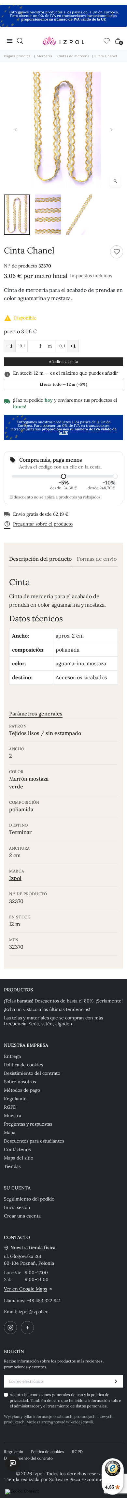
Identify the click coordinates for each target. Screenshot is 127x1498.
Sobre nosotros (20, 1082)
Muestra (12, 1115)
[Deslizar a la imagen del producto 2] (48, 214)
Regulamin (15, 1099)
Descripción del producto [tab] (40, 559)
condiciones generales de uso (57, 1394)
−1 (10, 346)
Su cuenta (17, 1188)
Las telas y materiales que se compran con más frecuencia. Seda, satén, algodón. (53, 1021)
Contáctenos (17, 1149)
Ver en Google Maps (25, 1289)
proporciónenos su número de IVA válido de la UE (63, 19)
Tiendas (12, 1166)
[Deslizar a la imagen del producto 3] (79, 214)
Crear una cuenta (22, 1216)
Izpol (15, 878)
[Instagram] (10, 1327)
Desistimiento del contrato (32, 1073)
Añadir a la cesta (63, 361)
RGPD (10, 1107)
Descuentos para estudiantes (34, 1141)
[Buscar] (20, 41)
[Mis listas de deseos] (107, 41)
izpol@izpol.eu (34, 1312)
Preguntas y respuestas (28, 1124)
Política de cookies (23, 1065)
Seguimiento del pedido (29, 1199)
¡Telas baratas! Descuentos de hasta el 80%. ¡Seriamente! (63, 1001)
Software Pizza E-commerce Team (85, 1479)
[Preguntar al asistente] (12, 1463)
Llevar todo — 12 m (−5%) (63, 384)
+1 (73, 346)
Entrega (12, 1056)
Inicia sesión (17, 1207)
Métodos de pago (22, 1090)
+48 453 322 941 (44, 1301)
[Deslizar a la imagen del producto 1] (17, 214)
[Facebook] (27, 1327)
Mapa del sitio (18, 1158)
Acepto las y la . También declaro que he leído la (65, 1400)
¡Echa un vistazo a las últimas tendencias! (47, 1009)
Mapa (9, 1132)
